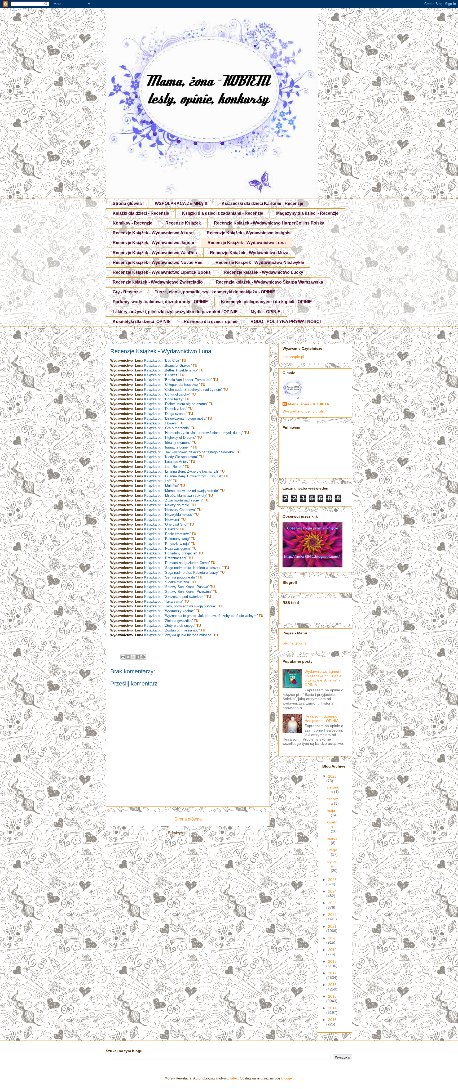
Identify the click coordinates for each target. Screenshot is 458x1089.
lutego (332, 850)
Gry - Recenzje (127, 292)
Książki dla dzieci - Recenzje (141, 213)
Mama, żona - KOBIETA (308, 404)
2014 (332, 1008)
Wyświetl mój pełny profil (303, 411)
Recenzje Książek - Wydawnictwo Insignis (248, 233)
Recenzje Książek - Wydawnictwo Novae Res (157, 262)
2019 (332, 950)
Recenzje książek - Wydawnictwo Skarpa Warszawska (269, 282)
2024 (332, 891)
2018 (332, 961)
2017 (332, 973)
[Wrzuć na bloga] (128, 657)
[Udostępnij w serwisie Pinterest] (143, 657)
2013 (332, 1020)
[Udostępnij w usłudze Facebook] (138, 657)
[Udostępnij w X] (133, 657)
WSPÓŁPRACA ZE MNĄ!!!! (182, 203)
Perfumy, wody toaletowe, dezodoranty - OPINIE (160, 301)
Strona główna (127, 203)
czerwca (332, 801)
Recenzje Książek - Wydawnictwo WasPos (155, 252)
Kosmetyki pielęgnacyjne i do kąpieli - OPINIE (266, 301)
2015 (332, 996)
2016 (332, 985)
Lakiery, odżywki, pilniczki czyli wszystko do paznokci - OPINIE (175, 312)
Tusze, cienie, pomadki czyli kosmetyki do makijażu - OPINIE (215, 292)
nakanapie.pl (293, 357)
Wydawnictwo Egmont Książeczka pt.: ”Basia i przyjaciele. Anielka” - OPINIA (324, 678)
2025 (332, 879)
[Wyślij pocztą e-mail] (123, 657)
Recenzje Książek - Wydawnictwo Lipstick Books (162, 272)
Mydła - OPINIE (265, 312)
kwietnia (332, 824)
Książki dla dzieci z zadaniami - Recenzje (222, 213)
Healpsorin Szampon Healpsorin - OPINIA (322, 718)
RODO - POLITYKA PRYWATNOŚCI (285, 321)
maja (331, 810)
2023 (332, 903)
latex (234, 1078)
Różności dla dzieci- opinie (210, 321)
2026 (332, 776)
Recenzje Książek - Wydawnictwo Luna (247, 242)
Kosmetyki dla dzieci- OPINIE (142, 321)
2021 (332, 926)
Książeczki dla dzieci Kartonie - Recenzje (262, 203)
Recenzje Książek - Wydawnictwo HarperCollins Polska (269, 223)
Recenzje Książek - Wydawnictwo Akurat (153, 233)
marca (332, 838)
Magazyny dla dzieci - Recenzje (307, 213)
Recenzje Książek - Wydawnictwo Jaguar (154, 242)
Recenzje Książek (183, 223)
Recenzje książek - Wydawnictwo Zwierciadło (158, 282)
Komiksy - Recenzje (132, 223)
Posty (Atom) (197, 833)
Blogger (287, 1078)
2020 (332, 938)
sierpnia (332, 789)
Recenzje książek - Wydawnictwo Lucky (263, 272)
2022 (332, 914)
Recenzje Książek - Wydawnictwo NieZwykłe (259, 262)
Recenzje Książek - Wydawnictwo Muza (249, 252)
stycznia (332, 863)
